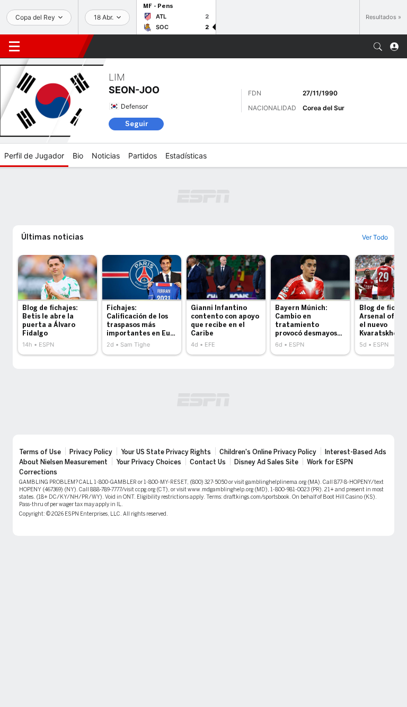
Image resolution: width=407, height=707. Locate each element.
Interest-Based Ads (355, 452)
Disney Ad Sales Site (266, 462)
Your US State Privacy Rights (166, 452)
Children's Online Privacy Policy (267, 452)
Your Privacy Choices (148, 462)
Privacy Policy (90, 452)
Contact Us (208, 462)
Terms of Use (40, 452)
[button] (378, 46)
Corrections (38, 472)
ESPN (56, 46)
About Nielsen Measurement (63, 462)
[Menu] (14, 46)
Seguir (136, 124)
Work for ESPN (330, 462)
